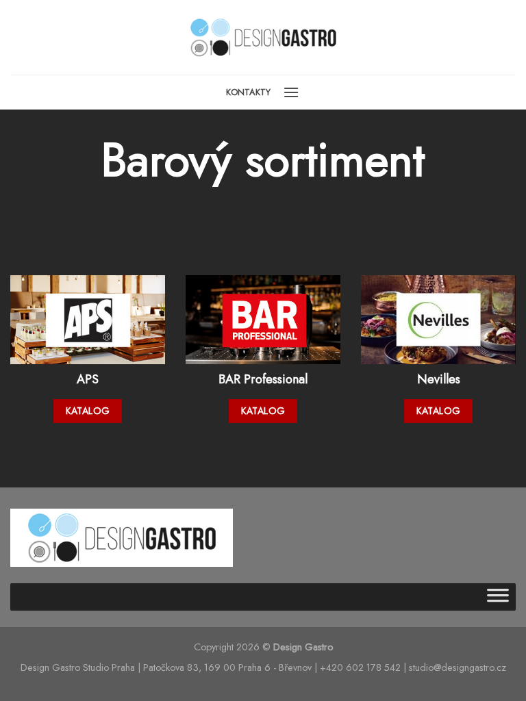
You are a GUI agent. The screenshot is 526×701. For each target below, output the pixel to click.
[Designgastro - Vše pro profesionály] (263, 37)
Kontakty (248, 92)
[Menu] (291, 92)
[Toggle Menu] (498, 597)
